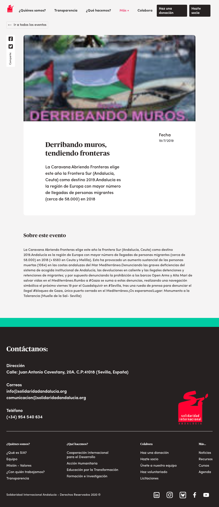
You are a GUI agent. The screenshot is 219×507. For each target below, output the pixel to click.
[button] (32, 10)
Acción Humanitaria (82, 463)
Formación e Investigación (87, 476)
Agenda (205, 472)
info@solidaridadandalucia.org (36, 391)
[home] (10, 8)
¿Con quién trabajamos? (25, 472)
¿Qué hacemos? (98, 10)
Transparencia (65, 10)
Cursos (204, 465)
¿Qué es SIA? (16, 453)
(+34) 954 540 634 (24, 417)
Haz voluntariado (153, 472)
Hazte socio (149, 459)
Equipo (11, 459)
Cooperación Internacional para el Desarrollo (87, 455)
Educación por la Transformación (92, 470)
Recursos (206, 459)
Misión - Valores (18, 465)
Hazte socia (196, 11)
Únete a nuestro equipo (158, 465)
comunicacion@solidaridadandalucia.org (46, 398)
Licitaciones (149, 478)
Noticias (205, 453)
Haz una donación (166, 11)
